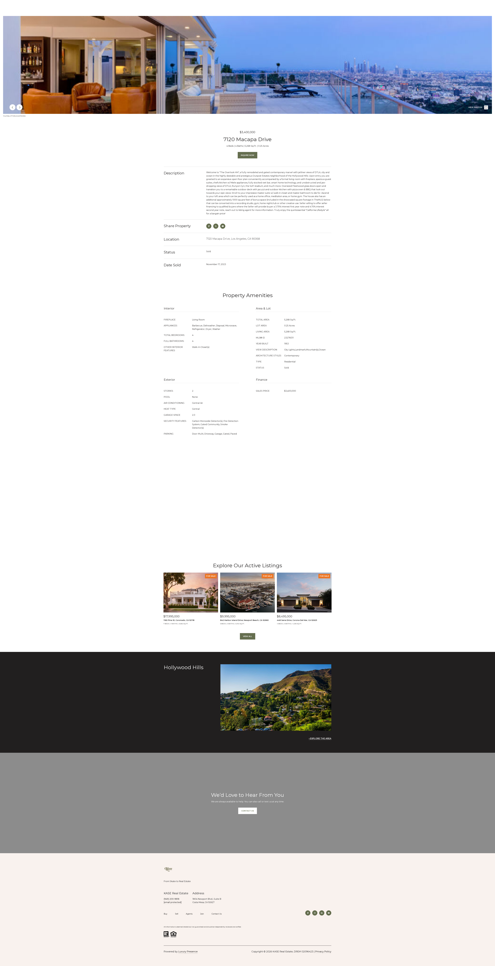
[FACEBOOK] (307, 913)
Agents (189, 914)
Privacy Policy (323, 951)
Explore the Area (320, 738)
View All (247, 636)
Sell (176, 914)
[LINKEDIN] (321, 913)
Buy (165, 914)
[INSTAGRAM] (314, 913)
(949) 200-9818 (171, 899)
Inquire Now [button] (247, 155)
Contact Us (217, 914)
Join (202, 914)
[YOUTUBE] (328, 913)
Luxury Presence (188, 951)
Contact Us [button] (247, 811)
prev (12, 107)
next (19, 107)
